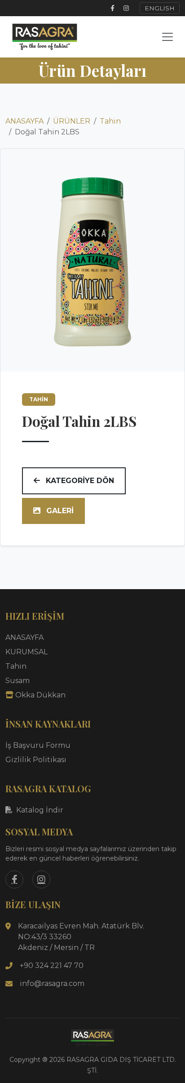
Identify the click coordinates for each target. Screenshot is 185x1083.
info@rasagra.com (52, 983)
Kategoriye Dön (79, 480)
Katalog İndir (39, 810)
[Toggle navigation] (167, 36)
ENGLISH (160, 8)
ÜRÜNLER (71, 121)
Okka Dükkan (40, 695)
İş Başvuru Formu (37, 745)
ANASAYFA (24, 121)
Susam (17, 680)
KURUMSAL (26, 652)
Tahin (110, 121)
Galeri (59, 510)
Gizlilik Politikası (35, 759)
